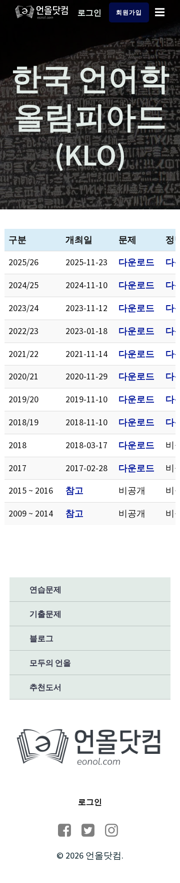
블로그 (42, 638)
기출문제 (46, 614)
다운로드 (136, 262)
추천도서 (46, 687)
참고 (75, 490)
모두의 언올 (50, 663)
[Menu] (160, 12)
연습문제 (46, 589)
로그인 (90, 12)
